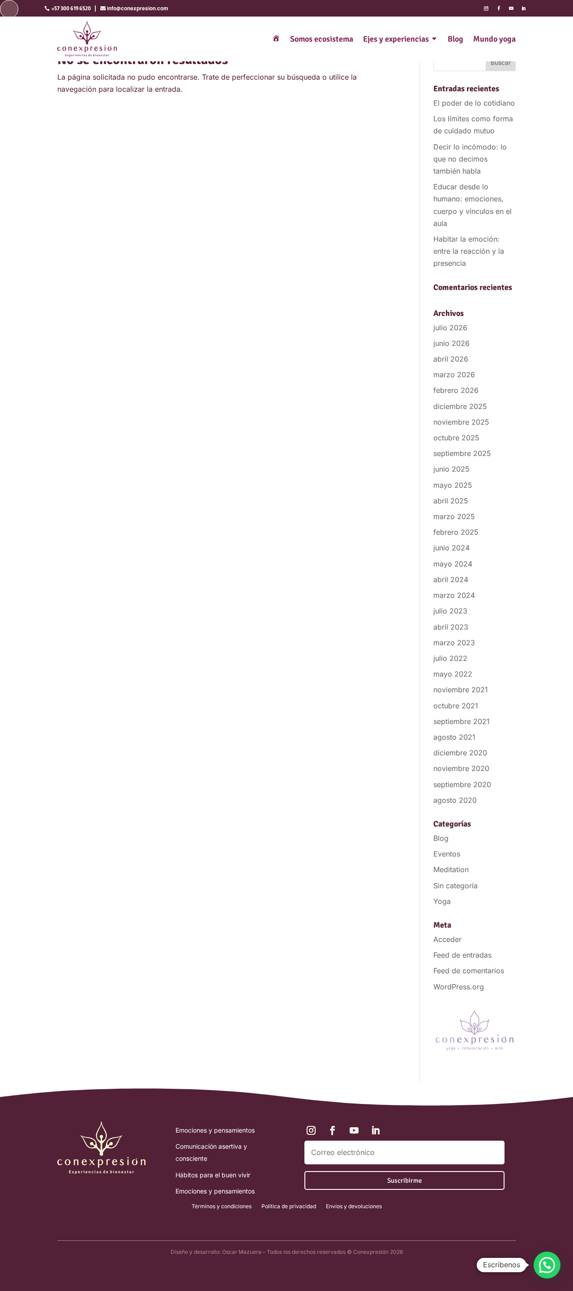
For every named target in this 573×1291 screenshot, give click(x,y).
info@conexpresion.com (137, 8)
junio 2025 (451, 468)
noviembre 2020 (461, 768)
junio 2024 (451, 547)
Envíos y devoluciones (354, 1206)
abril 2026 (450, 358)
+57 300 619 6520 (71, 8)
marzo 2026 (454, 374)
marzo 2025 (454, 516)
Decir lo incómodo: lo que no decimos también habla (470, 158)
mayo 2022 (452, 673)
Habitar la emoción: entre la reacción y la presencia (468, 251)
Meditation (451, 869)
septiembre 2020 (462, 784)
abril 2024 (450, 579)
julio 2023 (450, 610)
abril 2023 (450, 626)
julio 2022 (450, 658)
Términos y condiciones (222, 1206)
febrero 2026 (456, 390)
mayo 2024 (452, 563)
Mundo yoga (494, 39)
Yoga (442, 901)
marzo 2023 (454, 642)
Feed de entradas (462, 954)
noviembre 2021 (460, 689)
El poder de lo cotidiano (474, 102)
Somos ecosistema (321, 39)
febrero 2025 (456, 532)
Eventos (446, 853)
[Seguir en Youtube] (511, 8)
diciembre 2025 (460, 406)
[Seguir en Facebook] (498, 8)
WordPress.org (458, 986)
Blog (455, 39)
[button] (547, 1265)
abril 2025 (450, 500)
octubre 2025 (456, 437)
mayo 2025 (452, 485)
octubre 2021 (455, 705)
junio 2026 (451, 343)
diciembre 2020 (460, 752)
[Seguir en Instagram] (486, 8)
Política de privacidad (288, 1206)
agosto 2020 (455, 800)
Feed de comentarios (468, 970)
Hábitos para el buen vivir (212, 1175)
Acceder (447, 939)
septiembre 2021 (461, 721)
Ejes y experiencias (396, 39)
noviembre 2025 (461, 422)
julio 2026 (450, 327)
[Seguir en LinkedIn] (523, 8)
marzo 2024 (454, 595)
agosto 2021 (454, 737)
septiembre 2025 (462, 453)
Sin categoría (455, 885)
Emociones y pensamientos (215, 1130)
